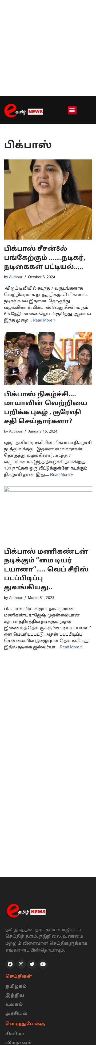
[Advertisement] (48, 48)
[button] (72, 110)
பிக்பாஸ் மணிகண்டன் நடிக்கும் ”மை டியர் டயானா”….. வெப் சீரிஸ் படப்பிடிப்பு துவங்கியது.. (46, 570)
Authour (15, 277)
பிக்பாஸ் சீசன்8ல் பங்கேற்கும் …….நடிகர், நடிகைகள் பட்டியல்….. (44, 258)
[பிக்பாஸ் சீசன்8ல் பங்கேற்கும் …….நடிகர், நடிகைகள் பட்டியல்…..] (48, 199)
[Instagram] (21, 964)
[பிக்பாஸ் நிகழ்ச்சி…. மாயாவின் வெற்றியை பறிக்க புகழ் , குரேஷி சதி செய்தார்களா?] (48, 358)
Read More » (44, 320)
